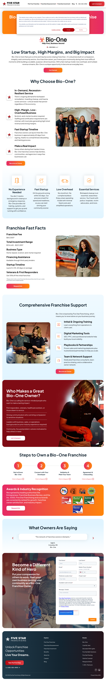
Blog (73, 3)
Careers (46, 661)
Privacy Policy (75, 21)
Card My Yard (86, 648)
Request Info (18, 286)
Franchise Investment (64, 3)
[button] (12, 538)
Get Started (53, 70)
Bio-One (85, 644)
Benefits (46, 654)
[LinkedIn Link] (99, 672)
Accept (68, 29)
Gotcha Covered (87, 661)
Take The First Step (14, 665)
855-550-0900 (13, 670)
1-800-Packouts (87, 667)
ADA (99, 677)
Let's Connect (97, 4)
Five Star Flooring (87, 657)
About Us (46, 657)
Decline (81, 29)
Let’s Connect (15, 438)
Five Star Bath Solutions (89, 654)
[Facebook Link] (96, 672)
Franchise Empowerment (48, 3)
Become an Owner (15, 163)
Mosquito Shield (87, 664)
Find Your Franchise (33, 3)
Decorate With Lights (88, 651)
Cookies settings (56, 29)
